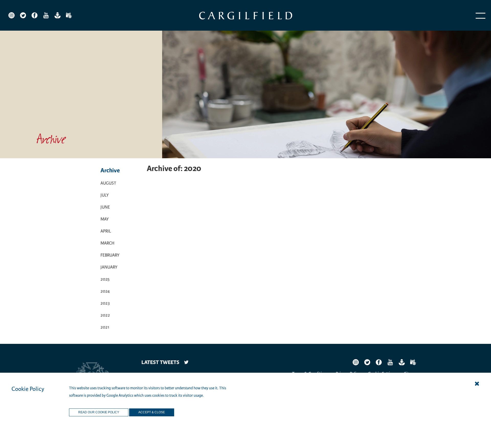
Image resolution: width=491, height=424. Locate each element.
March (107, 243)
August (108, 183)
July (105, 195)
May (105, 219)
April (106, 231)
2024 (105, 291)
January (109, 267)
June (105, 207)
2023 (105, 303)
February (110, 255)
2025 (105, 279)
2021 (105, 327)
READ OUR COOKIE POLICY (98, 412)
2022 (105, 315)
